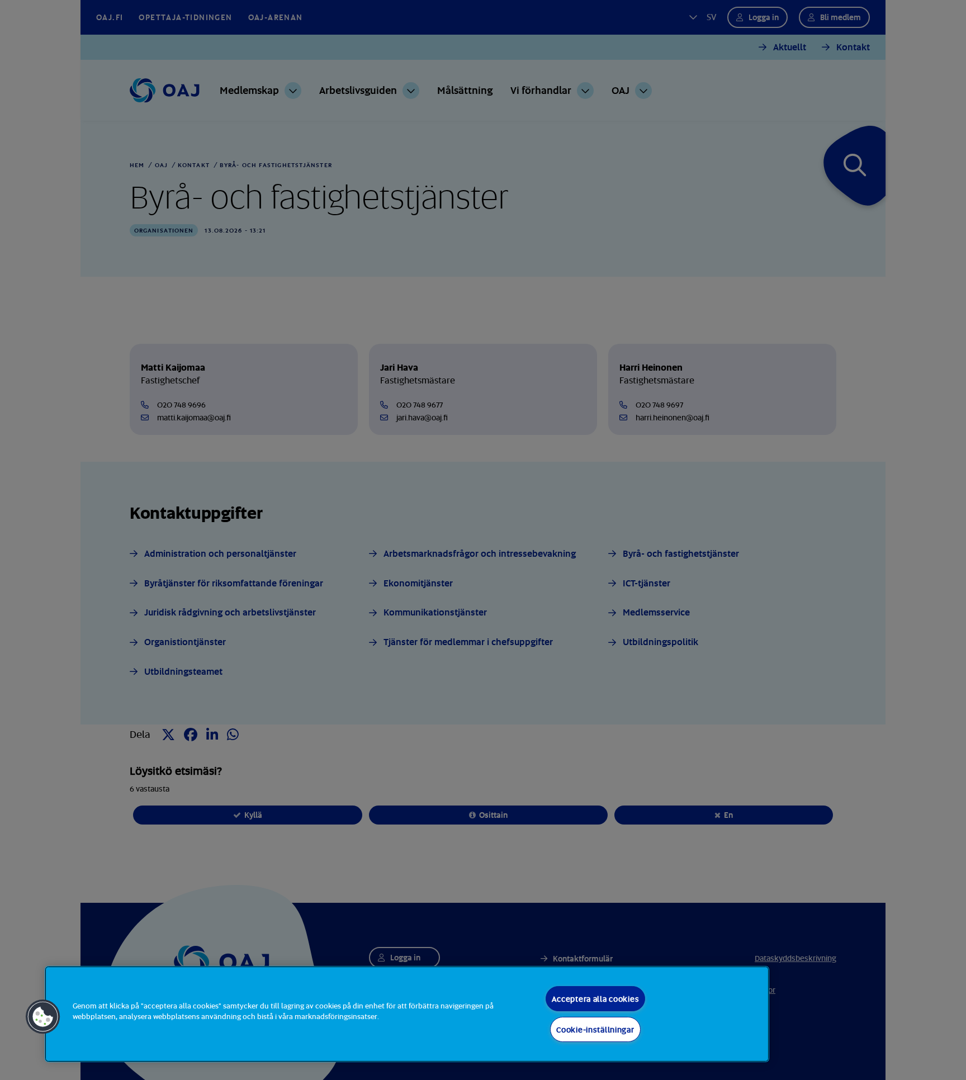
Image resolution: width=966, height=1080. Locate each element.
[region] (407, 1014)
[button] (43, 1017)
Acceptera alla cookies (596, 998)
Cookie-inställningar (595, 1029)
